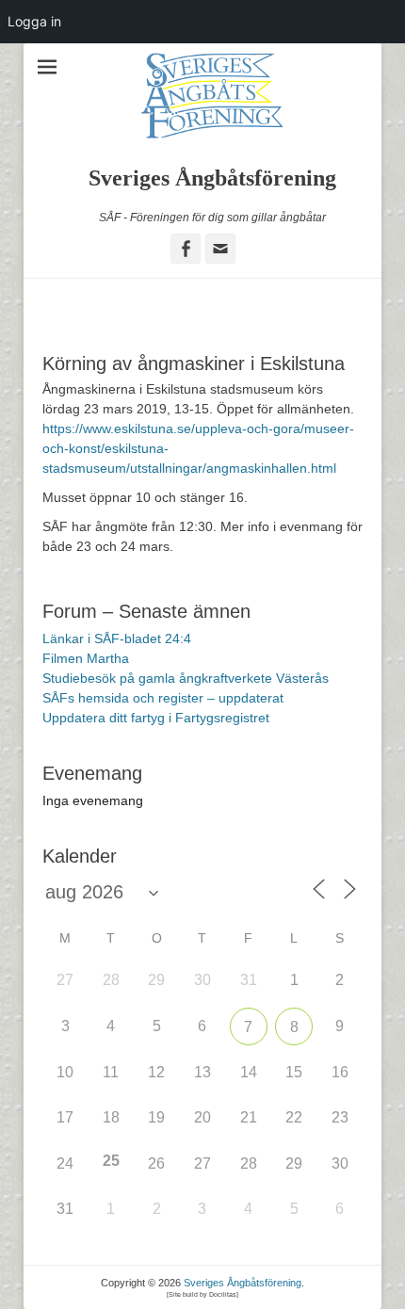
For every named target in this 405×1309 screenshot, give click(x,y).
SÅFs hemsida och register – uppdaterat (163, 697)
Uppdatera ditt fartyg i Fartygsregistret (155, 717)
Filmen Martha (85, 658)
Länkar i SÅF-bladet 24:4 (116, 638)
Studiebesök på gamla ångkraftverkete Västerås (185, 678)
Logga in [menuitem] (34, 21)
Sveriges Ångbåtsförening (212, 178)
